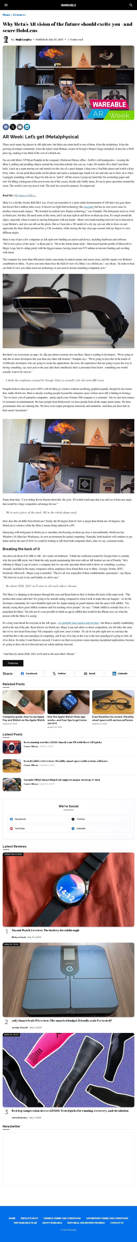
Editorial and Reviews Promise (86, 1222)
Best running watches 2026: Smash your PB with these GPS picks (63, 742)
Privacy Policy (29, 1218)
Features (19, 15)
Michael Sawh (19, 937)
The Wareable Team (25, 1222)
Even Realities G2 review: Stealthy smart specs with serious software (66, 761)
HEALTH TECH (11, 944)
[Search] (131, 5)
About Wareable (52, 1222)
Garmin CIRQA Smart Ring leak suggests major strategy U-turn (62, 779)
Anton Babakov (20, 1117)
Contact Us (117, 1222)
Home (7, 15)
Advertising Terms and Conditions (107, 1218)
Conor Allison (31, 746)
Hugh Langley (24, 39)
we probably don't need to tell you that (78, 623)
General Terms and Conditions (62, 1218)
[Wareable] (68, 5)
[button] (6, 127)
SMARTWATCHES (13, 854)
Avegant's (89, 206)
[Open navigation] (6, 5)
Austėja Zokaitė (20, 1027)
